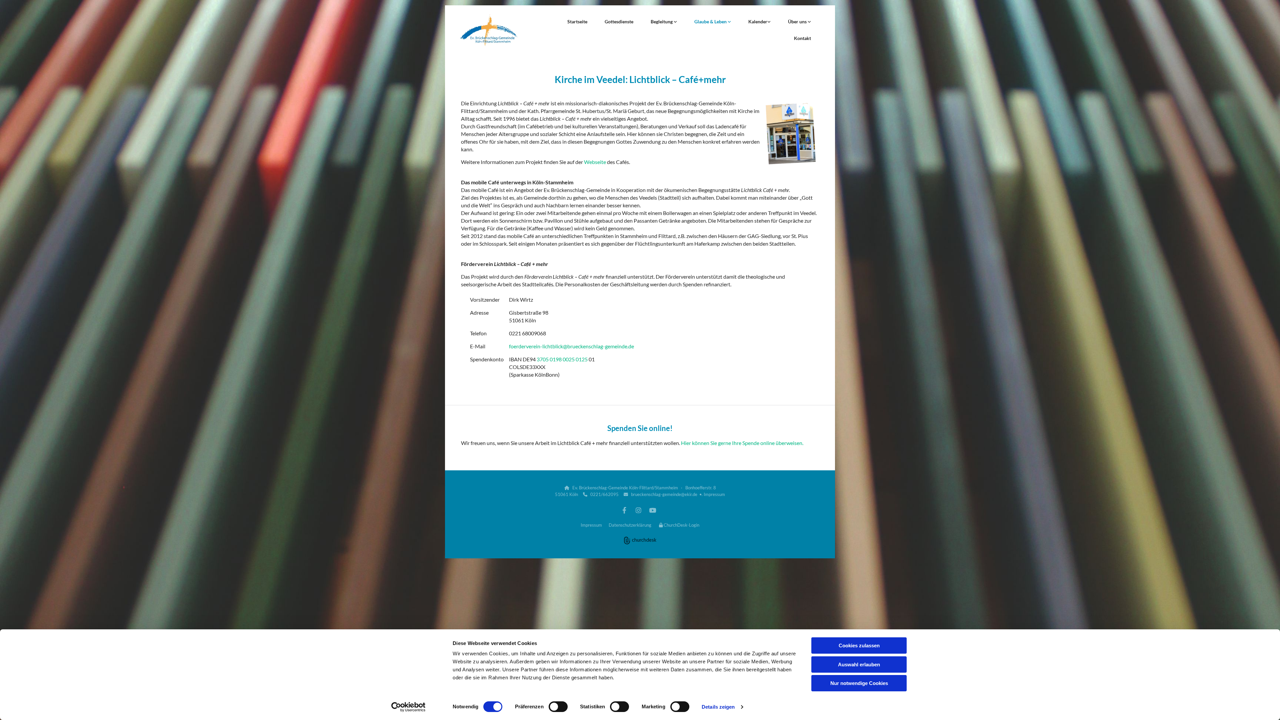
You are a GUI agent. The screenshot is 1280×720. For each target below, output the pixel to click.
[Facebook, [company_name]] (624, 510)
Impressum (714, 494)
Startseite (577, 21)
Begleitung (662, 21)
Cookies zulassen (859, 645)
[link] (664, 21)
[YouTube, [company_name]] (652, 510)
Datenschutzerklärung (630, 525)
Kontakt (802, 38)
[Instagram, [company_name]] (638, 510)
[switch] (558, 706)
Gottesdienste (619, 21)
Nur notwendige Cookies (859, 683)
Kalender (757, 21)
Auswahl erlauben (859, 664)
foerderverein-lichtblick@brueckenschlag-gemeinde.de (571, 346)
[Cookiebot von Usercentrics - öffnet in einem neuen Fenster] (408, 707)
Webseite (595, 162)
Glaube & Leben (711, 21)
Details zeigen (718, 707)
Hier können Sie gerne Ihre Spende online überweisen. (742, 443)
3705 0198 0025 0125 (562, 359)
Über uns (798, 21)
